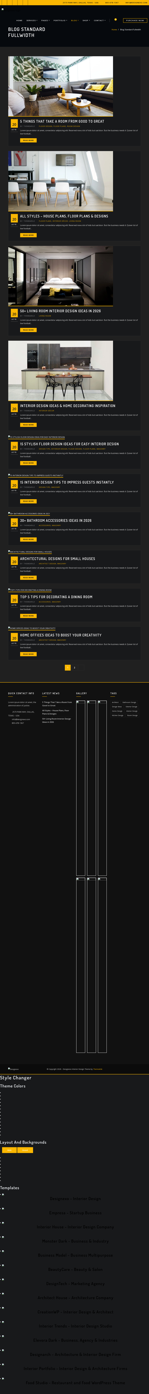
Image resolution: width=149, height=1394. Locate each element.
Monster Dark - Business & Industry (75, 1241)
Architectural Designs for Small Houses (57, 558)
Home (19, 20)
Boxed (25, 1150)
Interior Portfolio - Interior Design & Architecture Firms (75, 1368)
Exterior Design (59, 449)
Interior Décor (60, 221)
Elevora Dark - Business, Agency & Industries (75, 1340)
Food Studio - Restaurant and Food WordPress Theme (75, 1382)
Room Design (73, 126)
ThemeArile (97, 1069)
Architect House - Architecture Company (75, 1297)
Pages (45, 20)
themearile (27, 126)
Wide (9, 1150)
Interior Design (131, 711)
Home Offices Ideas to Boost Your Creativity (61, 635)
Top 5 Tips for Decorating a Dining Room (56, 597)
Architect (115, 702)
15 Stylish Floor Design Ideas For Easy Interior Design (69, 444)
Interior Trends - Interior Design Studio (75, 1326)
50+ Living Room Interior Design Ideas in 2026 (60, 311)
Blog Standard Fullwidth (130, 29)
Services (31, 20)
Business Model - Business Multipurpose (75, 1255)
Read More (28, 140)
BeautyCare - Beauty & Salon (75, 1269)
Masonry (101, 449)
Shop (86, 20)
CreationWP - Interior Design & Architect (76, 1311)
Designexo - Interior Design (75, 1198)
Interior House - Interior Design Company (75, 1226)
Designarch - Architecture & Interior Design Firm (75, 1354)
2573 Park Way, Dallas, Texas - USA (80, 2)
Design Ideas (117, 707)
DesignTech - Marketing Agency (75, 1283)
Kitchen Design (117, 715)
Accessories (45, 525)
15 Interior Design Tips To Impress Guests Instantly (67, 482)
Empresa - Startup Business (75, 1212)
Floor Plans (59, 126)
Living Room (75, 221)
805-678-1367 (112, 2)
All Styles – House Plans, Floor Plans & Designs (64, 216)
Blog (74, 20)
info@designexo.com (136, 2)
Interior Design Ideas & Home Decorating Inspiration (67, 405)
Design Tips (44, 449)
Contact (99, 20)
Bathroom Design (129, 702)
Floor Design (45, 126)
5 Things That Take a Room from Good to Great (62, 121)
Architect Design (47, 563)
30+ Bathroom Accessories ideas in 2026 (56, 520)
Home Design (117, 711)
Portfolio (60, 20)
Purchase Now (135, 20)
